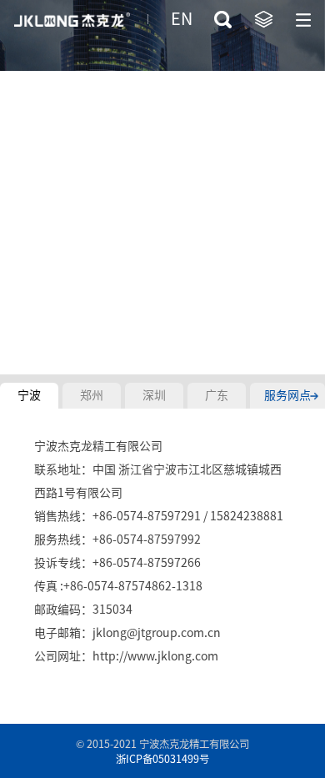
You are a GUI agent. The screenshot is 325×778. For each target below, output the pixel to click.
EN (181, 19)
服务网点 (287, 395)
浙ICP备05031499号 (162, 759)
